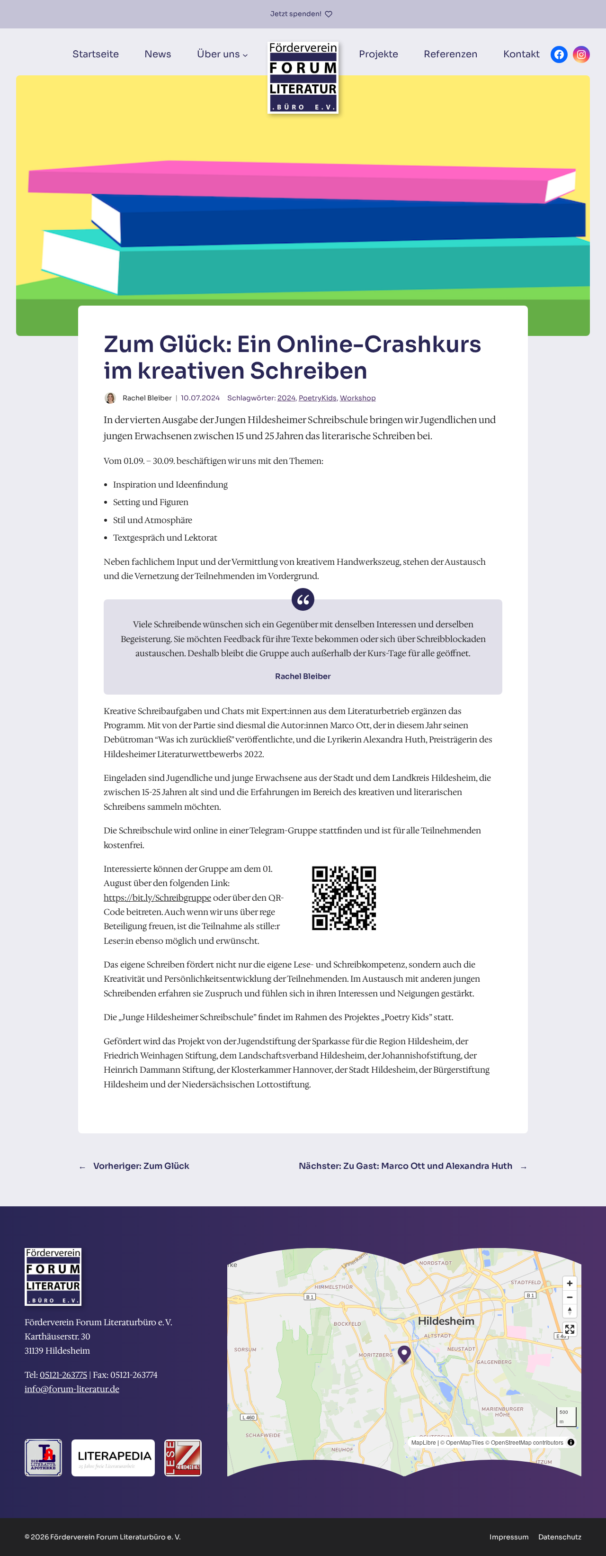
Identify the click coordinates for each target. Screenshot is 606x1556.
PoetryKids (318, 398)
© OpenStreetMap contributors (524, 1442)
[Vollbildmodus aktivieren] (570, 1329)
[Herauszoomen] (570, 1297)
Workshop (358, 398)
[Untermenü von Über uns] (245, 54)
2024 (286, 398)
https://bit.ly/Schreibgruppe (157, 898)
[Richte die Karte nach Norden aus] (570, 1311)
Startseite (95, 54)
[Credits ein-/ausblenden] (571, 1442)
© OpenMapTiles (462, 1442)
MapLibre (423, 1442)
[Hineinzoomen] (570, 1283)
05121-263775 (63, 1375)
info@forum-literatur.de (72, 1389)
